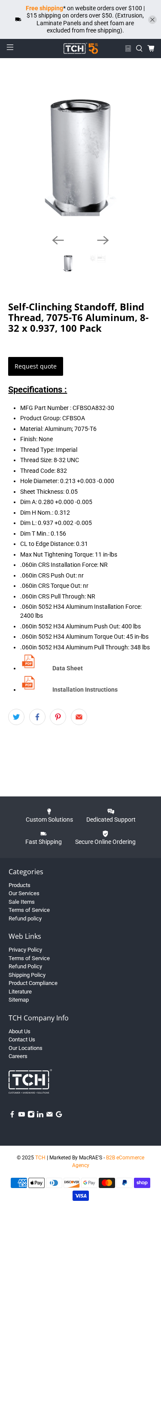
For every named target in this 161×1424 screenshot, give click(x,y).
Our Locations (26, 1048)
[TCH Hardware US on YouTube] (21, 1116)
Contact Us (22, 1039)
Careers (18, 1056)
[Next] (103, 240)
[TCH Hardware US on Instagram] (31, 1116)
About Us (19, 1031)
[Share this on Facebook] (37, 717)
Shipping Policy (27, 975)
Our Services (24, 893)
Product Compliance (33, 983)
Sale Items (22, 902)
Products (19, 885)
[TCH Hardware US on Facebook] (12, 1116)
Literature (20, 991)
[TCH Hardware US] (80, 48)
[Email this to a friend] (79, 717)
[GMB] (59, 1116)
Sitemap (19, 1000)
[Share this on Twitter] (16, 717)
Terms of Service (29, 910)
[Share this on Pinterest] (58, 717)
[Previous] (58, 240)
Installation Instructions (85, 689)
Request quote (36, 366)
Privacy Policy (25, 949)
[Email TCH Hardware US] (49, 1116)
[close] (152, 19)
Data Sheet (67, 668)
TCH (40, 1158)
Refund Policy (25, 966)
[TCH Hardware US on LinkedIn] (40, 1116)
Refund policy (25, 918)
